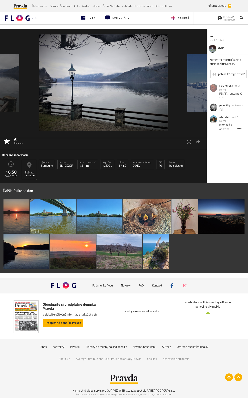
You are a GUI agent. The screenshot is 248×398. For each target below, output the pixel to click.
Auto (77, 6)
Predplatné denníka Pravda (63, 323)
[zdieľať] (198, 142)
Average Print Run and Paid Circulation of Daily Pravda (108, 359)
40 (161, 164)
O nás (43, 347)
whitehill (224, 117)
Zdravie (96, 6)
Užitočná (139, 6)
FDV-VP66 (225, 86)
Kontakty (58, 347)
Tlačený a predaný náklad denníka (106, 347)
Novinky (126, 285)
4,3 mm (87, 164)
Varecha (115, 6)
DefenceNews (163, 6)
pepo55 (224, 105)
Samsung (47, 164)
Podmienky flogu (102, 285)
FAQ (141, 285)
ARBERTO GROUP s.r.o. (161, 390)
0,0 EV (142, 164)
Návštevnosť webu (144, 347)
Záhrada (127, 6)
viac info (167, 394)
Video (149, 6)
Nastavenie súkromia (176, 359)
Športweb (66, 6)
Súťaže (166, 347)
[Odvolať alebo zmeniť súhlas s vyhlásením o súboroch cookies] (229, 377)
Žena (105, 6)
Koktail (86, 6)
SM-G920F (66, 164)
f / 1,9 (122, 164)
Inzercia (75, 347)
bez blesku (176, 164)
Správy (54, 6)
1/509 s (107, 164)
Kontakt (157, 285)
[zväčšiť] (189, 142)
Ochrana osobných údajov (192, 347)
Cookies (152, 359)
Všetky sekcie (217, 6)
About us (64, 359)
